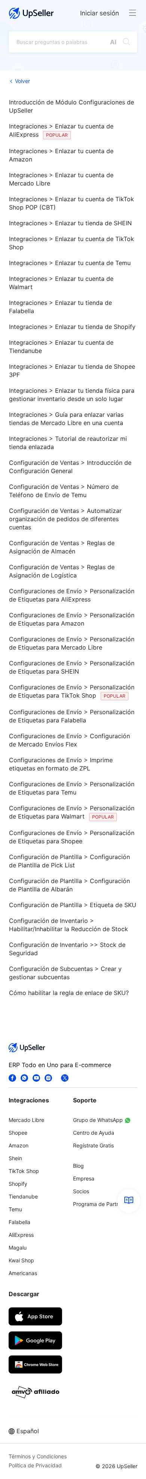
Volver (22, 81)
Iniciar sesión (99, 13)
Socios (81, 1191)
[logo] (31, 13)
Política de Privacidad (35, 1465)
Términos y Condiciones (38, 1456)
